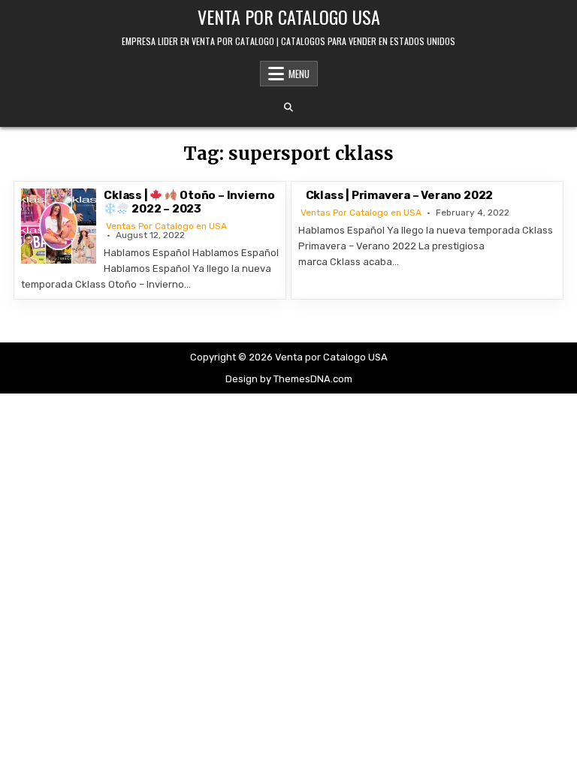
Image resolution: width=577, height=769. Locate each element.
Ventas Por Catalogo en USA (166, 226)
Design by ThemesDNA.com (288, 378)
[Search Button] (288, 107)
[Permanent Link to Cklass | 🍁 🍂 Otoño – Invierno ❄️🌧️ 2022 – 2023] (58, 226)
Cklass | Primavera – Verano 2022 (400, 195)
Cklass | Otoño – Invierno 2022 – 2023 (189, 202)
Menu (299, 73)
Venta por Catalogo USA (289, 16)
